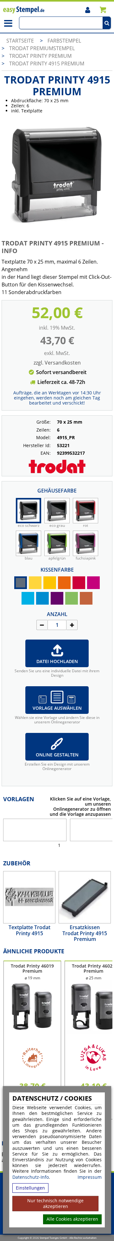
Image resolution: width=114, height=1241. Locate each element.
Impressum (90, 1177)
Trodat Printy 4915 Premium (46, 63)
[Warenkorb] (103, 10)
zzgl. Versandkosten (57, 362)
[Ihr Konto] (87, 10)
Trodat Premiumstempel (42, 48)
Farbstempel (64, 40)
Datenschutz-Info (30, 1177)
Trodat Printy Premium (40, 55)
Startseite (20, 40)
